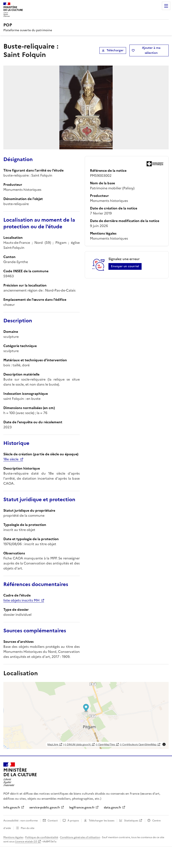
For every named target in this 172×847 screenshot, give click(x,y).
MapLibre (52, 744)
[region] (86, 715)
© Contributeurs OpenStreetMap (138, 744)
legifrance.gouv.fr (82, 807)
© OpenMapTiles (105, 744)
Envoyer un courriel (125, 266)
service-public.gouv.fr (44, 807)
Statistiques (131, 820)
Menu (166, 6)
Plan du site (27, 828)
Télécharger (115, 50)
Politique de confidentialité (41, 837)
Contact (53, 820)
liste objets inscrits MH (21, 600)
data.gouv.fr (112, 807)
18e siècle (10, 459)
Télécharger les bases (101, 820)
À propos (73, 820)
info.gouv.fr (11, 807)
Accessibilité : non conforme (20, 820)
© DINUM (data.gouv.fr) (77, 744)
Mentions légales (13, 837)
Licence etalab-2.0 (26, 841)
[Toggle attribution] (164, 744)
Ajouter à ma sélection (151, 50)
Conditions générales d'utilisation (80, 837)
